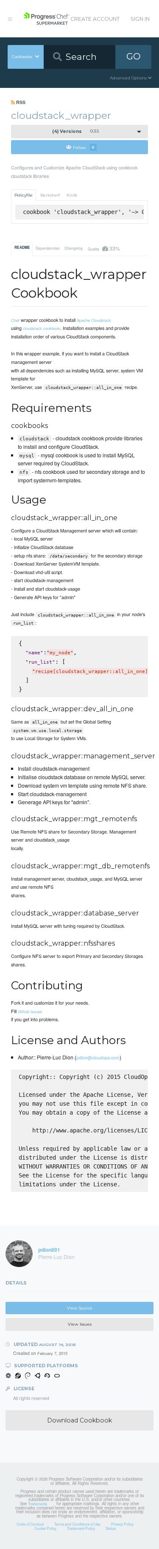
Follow (84, 147)
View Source (79, 1308)
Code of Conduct (30, 1523)
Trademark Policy (81, 1528)
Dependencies (47, 248)
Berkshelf (50, 195)
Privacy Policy (122, 1523)
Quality (104, 248)
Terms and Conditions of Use (77, 1523)
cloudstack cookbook (41, 328)
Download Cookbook (79, 1420)
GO (133, 56)
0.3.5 (75, 131)
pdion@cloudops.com (98, 1057)
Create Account (95, 19)
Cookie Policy (45, 1528)
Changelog (73, 248)
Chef (15, 320)
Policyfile (23, 195)
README (22, 247)
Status (111, 1528)
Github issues (30, 1011)
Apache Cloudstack (94, 320)
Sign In (140, 19)
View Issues (80, 1324)
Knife (72, 195)
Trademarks (37, 1503)
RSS (20, 102)
